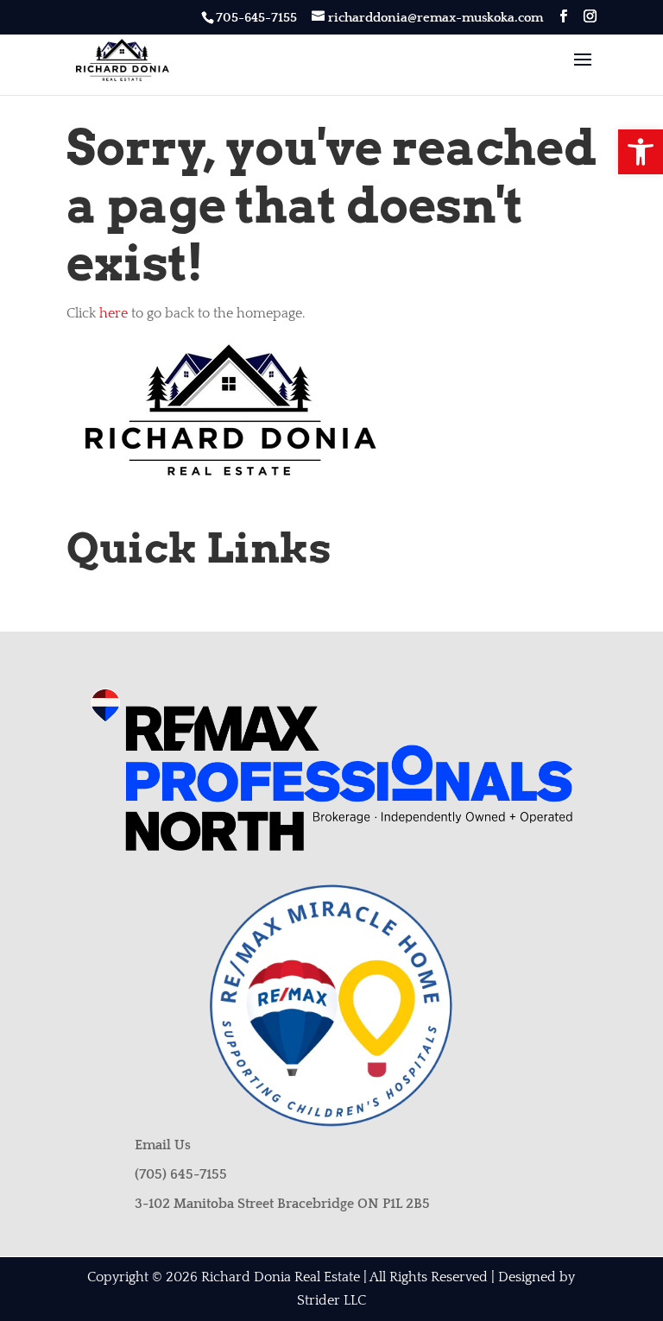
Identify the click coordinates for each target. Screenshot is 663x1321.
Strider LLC (331, 1300)
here (113, 313)
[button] (640, 151)
